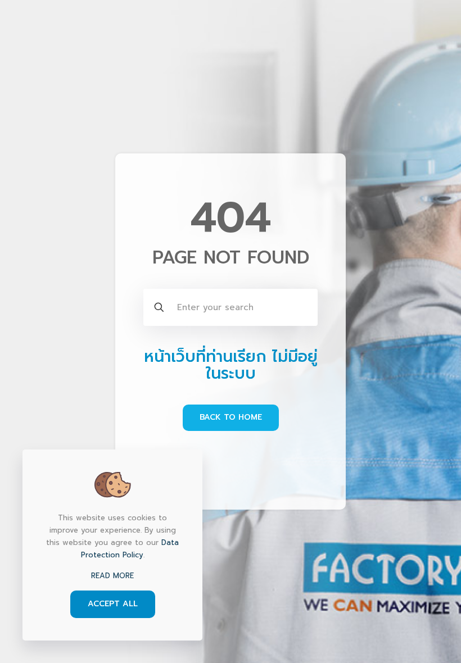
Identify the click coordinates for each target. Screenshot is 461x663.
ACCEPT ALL (113, 604)
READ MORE (112, 575)
